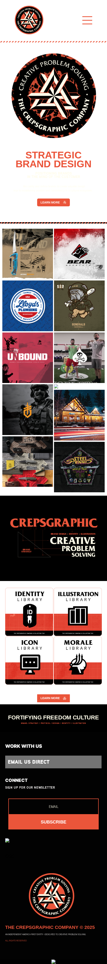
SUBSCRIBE (53, 822)
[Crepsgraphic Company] (29, 20)
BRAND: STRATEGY (29, 723)
